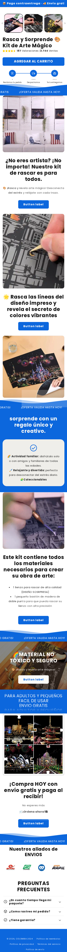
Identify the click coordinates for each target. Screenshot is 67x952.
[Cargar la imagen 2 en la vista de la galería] (33, 23)
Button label (33, 204)
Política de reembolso (48, 938)
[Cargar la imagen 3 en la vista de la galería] (53, 23)
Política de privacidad (22, 944)
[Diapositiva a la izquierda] (2, 23)
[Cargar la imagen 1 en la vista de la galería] (13, 23)
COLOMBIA (21, 938)
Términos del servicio (48, 944)
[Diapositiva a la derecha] (65, 23)
